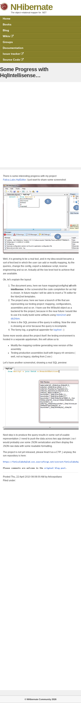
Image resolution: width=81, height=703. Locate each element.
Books (7, 24)
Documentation (13, 47)
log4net (57, 329)
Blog (6, 30)
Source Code (12, 59)
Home (6, 18)
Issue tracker (12, 53)
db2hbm (15, 318)
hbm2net (61, 315)
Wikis (7, 36)
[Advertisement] (40, 124)
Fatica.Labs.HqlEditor (14, 179)
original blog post (54, 468)
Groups (8, 42)
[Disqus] (40, 533)
